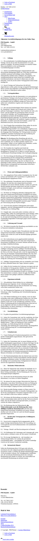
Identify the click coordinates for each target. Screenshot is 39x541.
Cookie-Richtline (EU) (7, 525)
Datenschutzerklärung (7, 522)
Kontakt (3, 518)
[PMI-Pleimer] (5, 8)
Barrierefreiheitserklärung (8, 527)
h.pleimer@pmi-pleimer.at (8, 514)
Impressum (4, 520)
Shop (2, 523)
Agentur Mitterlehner (24, 530)
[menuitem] (21, 12)
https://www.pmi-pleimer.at (8, 515)
